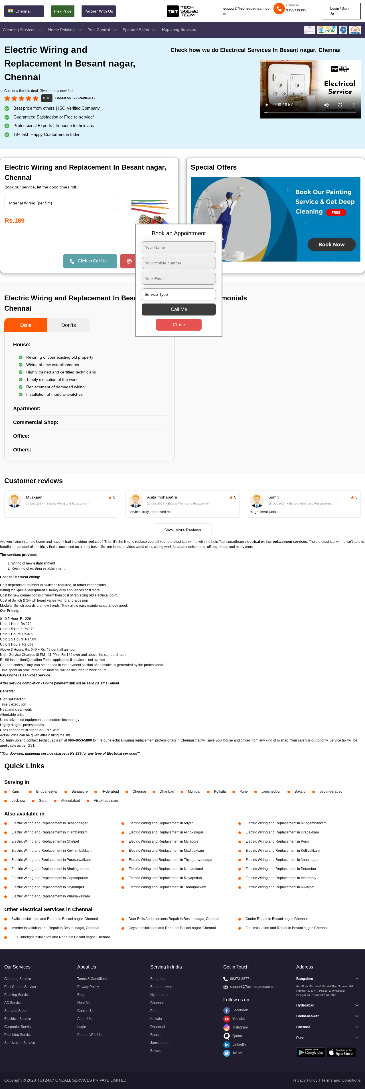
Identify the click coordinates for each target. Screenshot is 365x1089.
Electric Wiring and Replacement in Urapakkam (282, 832)
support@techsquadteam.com (246, 11)
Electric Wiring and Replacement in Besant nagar (49, 823)
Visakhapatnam (106, 801)
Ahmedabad (70, 801)
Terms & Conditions (92, 979)
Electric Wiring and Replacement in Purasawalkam (50, 896)
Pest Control (99, 29)
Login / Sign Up (339, 11)
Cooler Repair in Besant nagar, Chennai (277, 919)
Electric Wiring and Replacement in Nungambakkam (286, 823)
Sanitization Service (19, 1043)
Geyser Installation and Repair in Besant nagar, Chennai (172, 928)
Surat (43, 801)
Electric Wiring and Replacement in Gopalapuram (49, 878)
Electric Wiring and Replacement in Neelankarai (166, 869)
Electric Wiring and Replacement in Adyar (161, 823)
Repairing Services (179, 29)
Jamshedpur (271, 791)
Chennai (139, 791)
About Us (84, 1019)
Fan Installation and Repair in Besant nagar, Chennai (287, 928)
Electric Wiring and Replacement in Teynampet (47, 887)
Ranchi (17, 791)
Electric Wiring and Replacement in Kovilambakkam (51, 851)
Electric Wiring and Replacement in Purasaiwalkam (51, 860)
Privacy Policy (88, 987)
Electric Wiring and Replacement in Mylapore (163, 841)
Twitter (237, 1053)
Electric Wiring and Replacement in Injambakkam (49, 832)
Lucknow (18, 801)
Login (81, 1027)
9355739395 (296, 10)
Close (179, 324)
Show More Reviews (182, 530)
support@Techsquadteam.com (253, 987)
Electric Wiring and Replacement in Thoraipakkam (167, 887)
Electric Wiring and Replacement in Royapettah (165, 878)
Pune (244, 791)
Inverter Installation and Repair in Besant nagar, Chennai (55, 928)
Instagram (240, 1027)
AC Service (13, 1003)
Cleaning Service (17, 979)
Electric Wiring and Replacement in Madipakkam (166, 851)
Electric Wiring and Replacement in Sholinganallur (50, 869)
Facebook (240, 1010)
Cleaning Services (19, 29)
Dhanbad (167, 791)
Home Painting (62, 29)
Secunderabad (330, 791)
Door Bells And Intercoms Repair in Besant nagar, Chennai (174, 919)
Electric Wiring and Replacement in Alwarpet (280, 887)
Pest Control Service (20, 987)
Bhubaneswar (47, 791)
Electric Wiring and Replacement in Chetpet (45, 841)
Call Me (179, 309)
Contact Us (85, 1011)
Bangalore (80, 791)
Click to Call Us (92, 260)
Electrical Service (17, 1019)
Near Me (84, 1003)
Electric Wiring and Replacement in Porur (277, 841)
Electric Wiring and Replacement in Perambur (281, 869)
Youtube (238, 1019)
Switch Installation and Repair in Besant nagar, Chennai (54, 919)
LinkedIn (239, 1044)
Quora (237, 1036)
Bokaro (300, 791)
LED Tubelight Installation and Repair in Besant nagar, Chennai (60, 937)
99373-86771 (240, 979)
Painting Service (17, 995)
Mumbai (194, 791)
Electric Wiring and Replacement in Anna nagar (282, 860)
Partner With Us (98, 11)
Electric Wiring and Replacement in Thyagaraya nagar (170, 860)
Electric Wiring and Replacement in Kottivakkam (283, 851)
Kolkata (220, 791)
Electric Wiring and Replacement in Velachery (281, 878)
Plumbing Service (18, 1035)
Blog (80, 995)
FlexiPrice (63, 11)
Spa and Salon (136, 29)
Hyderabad (110, 791)
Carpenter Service (18, 1027)
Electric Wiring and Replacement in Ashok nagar (166, 832)
